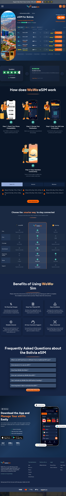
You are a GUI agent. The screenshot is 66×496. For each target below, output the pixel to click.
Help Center (62, 465)
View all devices (33, 201)
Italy (29, 465)
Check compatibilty (60, 21)
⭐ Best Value (21, 27)
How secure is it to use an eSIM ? (20, 365)
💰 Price (33, 27)
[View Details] (63, 33)
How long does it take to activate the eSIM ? (24, 385)
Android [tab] (33, 184)
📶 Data (27, 27)
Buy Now (59, 32)
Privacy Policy (53, 465)
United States (31, 476)
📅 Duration (39, 27)
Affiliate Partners (43, 465)
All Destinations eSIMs (25, 13)
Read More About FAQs (33, 390)
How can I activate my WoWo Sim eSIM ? (23, 375)
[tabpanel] (33, 191)
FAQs (61, 467)
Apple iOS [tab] (12, 184)
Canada (30, 472)
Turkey (29, 474)
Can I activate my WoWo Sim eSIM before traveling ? (26, 380)
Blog (61, 469)
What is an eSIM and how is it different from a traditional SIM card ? (31, 360)
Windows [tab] (54, 184)
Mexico (29, 469)
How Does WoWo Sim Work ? (19, 370)
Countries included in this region (25, 20)
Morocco (30, 467)
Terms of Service (53, 467)
